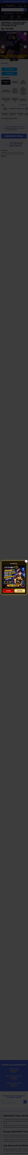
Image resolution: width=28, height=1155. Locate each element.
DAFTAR (19, 591)
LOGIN (8, 591)
